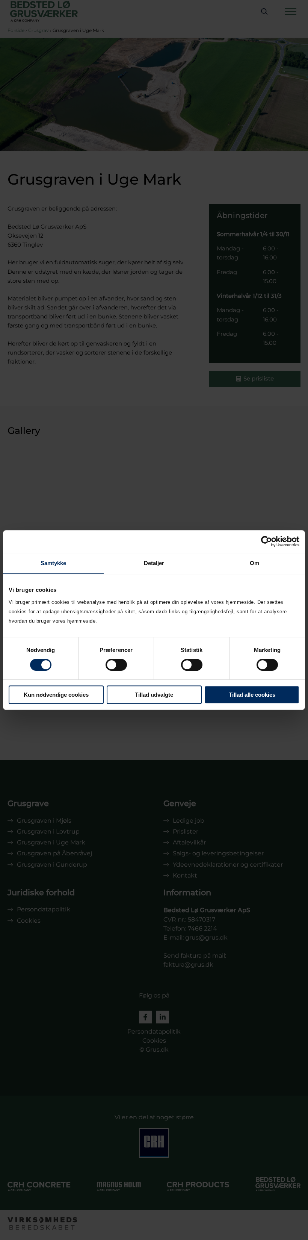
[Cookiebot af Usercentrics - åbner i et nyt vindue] (266, 541)
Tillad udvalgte (154, 694)
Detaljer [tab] (154, 563)
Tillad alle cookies (252, 694)
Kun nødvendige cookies (56, 694)
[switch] (116, 665)
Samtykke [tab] (53, 563)
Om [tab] (254, 563)
